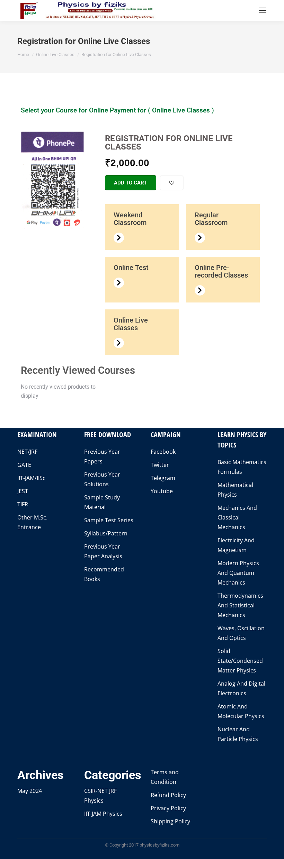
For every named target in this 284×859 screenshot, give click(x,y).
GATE (24, 465)
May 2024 (29, 791)
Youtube (162, 491)
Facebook (163, 451)
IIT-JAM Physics (103, 813)
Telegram (163, 478)
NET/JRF (27, 451)
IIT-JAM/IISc (31, 478)
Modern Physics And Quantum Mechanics (238, 572)
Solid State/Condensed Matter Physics (240, 660)
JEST (22, 491)
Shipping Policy (170, 821)
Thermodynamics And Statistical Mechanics (240, 605)
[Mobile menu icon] (262, 10)
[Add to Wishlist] (172, 182)
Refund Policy (168, 795)
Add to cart (130, 183)
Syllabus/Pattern (105, 533)
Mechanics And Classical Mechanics (237, 517)
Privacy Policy (168, 808)
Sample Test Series (108, 520)
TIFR (22, 504)
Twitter (160, 465)
